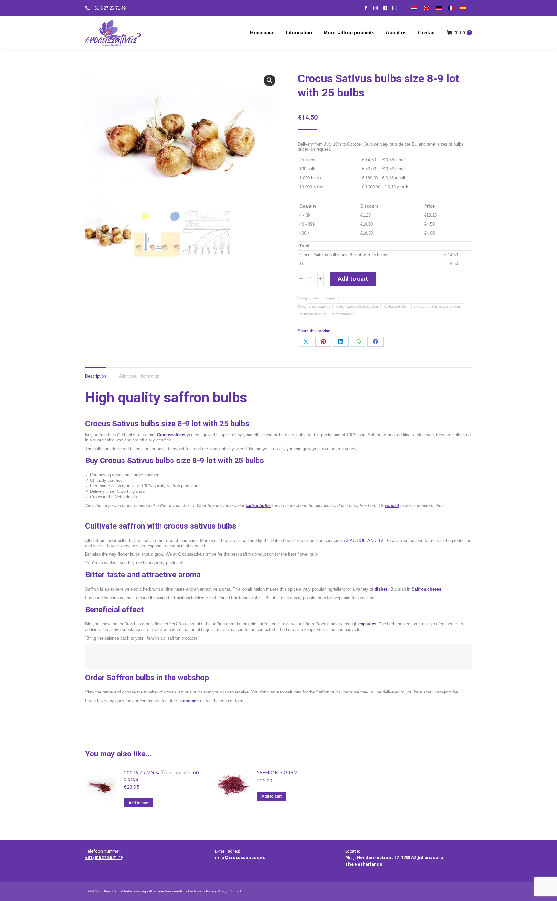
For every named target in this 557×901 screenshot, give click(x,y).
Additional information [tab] (139, 376)
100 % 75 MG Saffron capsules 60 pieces (161, 775)
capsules (367, 624)
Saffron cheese (426, 589)
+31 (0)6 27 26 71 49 (103, 857)
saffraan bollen (396, 306)
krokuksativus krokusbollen (357, 306)
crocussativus (319, 306)
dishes (381, 589)
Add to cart (353, 278)
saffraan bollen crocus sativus (437, 306)
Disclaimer (195, 891)
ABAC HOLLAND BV (363, 540)
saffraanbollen (343, 314)
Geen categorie (325, 298)
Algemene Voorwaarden (167, 891)
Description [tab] (95, 376)
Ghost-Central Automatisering (124, 891)
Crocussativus (171, 434)
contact (392, 505)
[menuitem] (414, 8)
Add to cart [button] (138, 803)
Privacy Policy (216, 891)
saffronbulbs (258, 505)
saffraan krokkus (313, 314)
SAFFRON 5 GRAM (277, 772)
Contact (235, 891)
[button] (269, 80)
